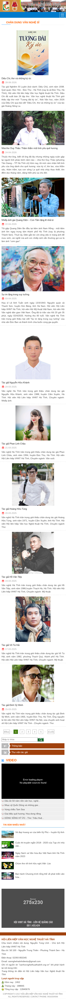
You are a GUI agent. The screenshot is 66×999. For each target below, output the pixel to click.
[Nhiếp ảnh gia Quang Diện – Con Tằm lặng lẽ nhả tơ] (33, 197)
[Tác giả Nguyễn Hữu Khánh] (33, 353)
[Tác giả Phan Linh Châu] (33, 423)
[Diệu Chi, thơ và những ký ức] (33, 52)
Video (11, 760)
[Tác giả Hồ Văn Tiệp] (33, 553)
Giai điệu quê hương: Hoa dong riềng (23, 813)
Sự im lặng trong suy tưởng (15, 294)
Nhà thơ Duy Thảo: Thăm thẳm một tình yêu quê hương (30, 148)
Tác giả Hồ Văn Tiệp (12, 577)
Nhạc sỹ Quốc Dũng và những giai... (22, 805)
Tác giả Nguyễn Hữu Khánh (15, 382)
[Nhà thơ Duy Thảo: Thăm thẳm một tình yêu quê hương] (33, 128)
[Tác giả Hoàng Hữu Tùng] (33, 484)
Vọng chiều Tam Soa (15, 809)
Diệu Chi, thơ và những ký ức (16, 78)
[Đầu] (6, 732)
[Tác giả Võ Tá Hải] (33, 619)
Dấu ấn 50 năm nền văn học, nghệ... (22, 801)
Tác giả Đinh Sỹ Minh (12, 705)
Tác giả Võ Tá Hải (10, 645)
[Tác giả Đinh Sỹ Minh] (33, 683)
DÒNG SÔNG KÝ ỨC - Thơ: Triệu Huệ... (24, 818)
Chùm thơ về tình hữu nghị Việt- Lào (33, 863)
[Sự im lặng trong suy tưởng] (33, 268)
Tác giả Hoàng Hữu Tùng (14, 509)
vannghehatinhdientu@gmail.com (24, 961)
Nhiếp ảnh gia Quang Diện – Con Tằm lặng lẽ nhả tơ (28, 220)
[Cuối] (51, 732)
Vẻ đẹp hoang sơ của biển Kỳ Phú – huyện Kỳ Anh (39, 832)
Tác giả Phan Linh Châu (13, 443)
